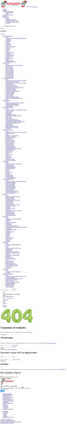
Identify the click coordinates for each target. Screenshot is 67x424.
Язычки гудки (9, 152)
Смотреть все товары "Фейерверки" (14, 163)
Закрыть (2, 33)
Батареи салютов (9, 164)
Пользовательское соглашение (7, 422)
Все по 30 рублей (9, 72)
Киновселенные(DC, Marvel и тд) (13, 248)
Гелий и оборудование (8, 78)
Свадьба (5, 194)
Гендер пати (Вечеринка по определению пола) (16, 227)
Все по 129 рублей (10, 77)
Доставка (5, 9)
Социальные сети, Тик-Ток (12, 265)
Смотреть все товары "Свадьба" (13, 196)
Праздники (5, 216)
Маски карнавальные (10, 186)
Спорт (7, 259)
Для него (8, 50)
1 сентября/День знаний (11, 229)
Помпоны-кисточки (10, 146)
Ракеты (7, 170)
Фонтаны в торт (9, 175)
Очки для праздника (10, 142)
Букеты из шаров (9, 55)
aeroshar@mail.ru (52, 343)
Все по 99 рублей (9, 75)
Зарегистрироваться (12, 349)
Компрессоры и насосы (11, 85)
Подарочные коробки (10, 277)
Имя (14, 357)
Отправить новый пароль (6, 378)
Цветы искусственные (11, 215)
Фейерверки (6, 161)
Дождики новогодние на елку (12, 191)
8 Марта (7, 43)
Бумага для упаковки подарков (12, 282)
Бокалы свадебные (10, 197)
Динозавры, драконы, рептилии (13, 252)
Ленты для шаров (10, 95)
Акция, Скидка (6, 62)
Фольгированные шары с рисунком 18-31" (15, 121)
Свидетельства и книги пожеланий (14, 210)
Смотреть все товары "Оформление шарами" (16, 38)
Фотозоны (8, 57)
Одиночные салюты (10, 168)
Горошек (8, 254)
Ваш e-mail (15, 345)
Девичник (8, 47)
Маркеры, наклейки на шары (12, 96)
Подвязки (8, 207)
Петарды (8, 169)
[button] (8, 11)
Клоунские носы (9, 143)
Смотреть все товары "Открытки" (13, 271)
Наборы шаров (9, 106)
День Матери (9, 228)
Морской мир (9, 250)
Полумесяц (8, 128)
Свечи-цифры (9, 156)
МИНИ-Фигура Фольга (11, 114)
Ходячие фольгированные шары (13, 122)
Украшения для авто (10, 213)
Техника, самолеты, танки (11, 264)
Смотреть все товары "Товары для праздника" (16, 132)
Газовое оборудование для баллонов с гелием (16, 82)
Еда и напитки (9, 266)
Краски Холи (9, 139)
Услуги (7, 18)
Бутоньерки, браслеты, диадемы (13, 200)
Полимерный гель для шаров (12, 81)
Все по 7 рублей (9, 68)
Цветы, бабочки (9, 262)
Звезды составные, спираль (12, 126)
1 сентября (8, 39)
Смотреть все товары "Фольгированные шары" (16, 109)
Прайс (7, 13)
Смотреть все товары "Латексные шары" (15, 102)
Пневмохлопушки (10, 145)
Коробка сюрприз (10, 52)
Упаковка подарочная (8, 273)
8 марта (7, 221)
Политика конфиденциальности (8, 420)
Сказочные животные (11, 258)
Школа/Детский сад (10, 231)
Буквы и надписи (10, 111)
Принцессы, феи (9, 257)
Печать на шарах (9, 12)
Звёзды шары (9, 112)
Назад (7, 37)
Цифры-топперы (9, 125)
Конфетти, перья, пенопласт (12, 135)
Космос (7, 236)
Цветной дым (9, 174)
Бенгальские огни (10, 176)
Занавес (7, 155)
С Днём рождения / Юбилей (12, 225)
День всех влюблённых (11, 222)
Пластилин (8, 157)
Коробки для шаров (10, 93)
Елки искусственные (10, 193)
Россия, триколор (9, 237)
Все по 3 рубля (9, 66)
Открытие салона (10, 54)
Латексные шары (7, 100)
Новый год (8, 232)
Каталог (2, 28)
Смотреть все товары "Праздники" (13, 218)
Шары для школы (10, 58)
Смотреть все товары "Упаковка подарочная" (16, 276)
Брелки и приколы (10, 133)
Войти (2, 348)
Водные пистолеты (10, 159)
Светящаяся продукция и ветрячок (13, 148)
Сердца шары (9, 118)
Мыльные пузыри (10, 138)
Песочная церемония (10, 205)
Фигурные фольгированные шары (13, 120)
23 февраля (8, 220)
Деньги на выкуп (9, 211)
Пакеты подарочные (10, 283)
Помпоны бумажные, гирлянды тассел (14, 278)
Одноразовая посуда (10, 149)
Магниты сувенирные (11, 136)
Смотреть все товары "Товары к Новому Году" (16, 181)
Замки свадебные (9, 201)
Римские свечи (9, 172)
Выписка (8, 41)
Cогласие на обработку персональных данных (11, 421)
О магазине (5, 412)
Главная (5, 305)
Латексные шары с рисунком (12, 105)
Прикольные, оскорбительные (12, 255)
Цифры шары (9, 123)
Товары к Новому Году (8, 179)
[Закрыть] (1, 367)
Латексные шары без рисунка (12, 104)
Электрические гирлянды (11, 190)
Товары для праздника (8, 129)
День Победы (9, 224)
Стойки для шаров (10, 92)
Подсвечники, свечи (10, 208)
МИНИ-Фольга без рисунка (12, 127)
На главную (3, 334)
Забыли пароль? (4, 349)
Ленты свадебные (10, 203)
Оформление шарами (8, 36)
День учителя (9, 238)
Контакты (5, 16)
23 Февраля (8, 40)
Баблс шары (8, 116)
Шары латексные (9, 60)
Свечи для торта (9, 150)
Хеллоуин (8, 230)
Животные (8, 256)
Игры (7, 247)
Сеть (7, 99)
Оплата (4, 10)
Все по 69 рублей (9, 74)
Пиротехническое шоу (8, 14)
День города (8, 223)
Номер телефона (16, 359)
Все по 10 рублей (9, 70)
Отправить (3, 360)
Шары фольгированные (11, 61)
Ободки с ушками (10, 141)
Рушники (8, 209)
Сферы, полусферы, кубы (11, 119)
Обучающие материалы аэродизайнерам (15, 87)
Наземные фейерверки (11, 167)
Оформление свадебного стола (12, 204)
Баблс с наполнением (10, 46)
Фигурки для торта (10, 214)
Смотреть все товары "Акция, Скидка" (14, 65)
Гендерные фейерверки (11, 177)
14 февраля (8, 53)
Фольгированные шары (8, 107)
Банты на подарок (10, 281)
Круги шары (8, 113)
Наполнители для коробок (11, 279)
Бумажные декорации (10, 182)
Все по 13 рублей (9, 71)
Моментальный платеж (8, 417)
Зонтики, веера (9, 202)
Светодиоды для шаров (11, 89)
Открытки (5, 269)
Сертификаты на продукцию (12, 21)
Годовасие (8, 45)
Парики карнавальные (11, 187)
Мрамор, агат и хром (10, 263)
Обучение (8, 23)
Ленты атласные (9, 94)
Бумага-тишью (9, 154)
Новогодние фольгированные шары (14, 115)
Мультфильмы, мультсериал (12, 251)
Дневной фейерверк (10, 166)
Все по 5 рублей (9, 67)
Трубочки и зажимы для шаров (13, 91)
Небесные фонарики (10, 140)
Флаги (7, 153)
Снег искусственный (10, 188)
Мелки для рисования (11, 160)
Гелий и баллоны (9, 84)
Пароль (14, 346)
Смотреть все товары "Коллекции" (13, 244)
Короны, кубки (9, 249)
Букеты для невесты (10, 198)
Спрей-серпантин (10, 189)
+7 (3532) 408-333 (62, 369)
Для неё (7, 51)
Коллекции (5, 242)
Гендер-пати (8, 44)
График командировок (11, 19)
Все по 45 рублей (9, 73)
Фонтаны (8, 173)
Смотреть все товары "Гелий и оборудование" (16, 80)
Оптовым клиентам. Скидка (12, 20)
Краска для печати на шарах (12, 86)
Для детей (8, 48)
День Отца (8, 241)
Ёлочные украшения (10, 184)
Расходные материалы (11, 88)
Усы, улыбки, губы (10, 261)
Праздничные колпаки (11, 147)
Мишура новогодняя (10, 183)
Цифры (7, 59)
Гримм (7, 134)
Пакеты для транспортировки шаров (14, 98)
